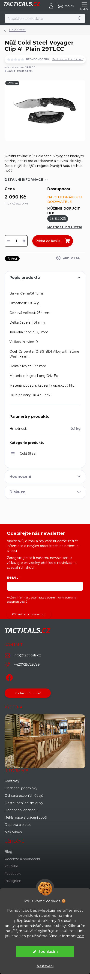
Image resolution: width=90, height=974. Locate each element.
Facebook (13, 874)
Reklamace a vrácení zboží (26, 817)
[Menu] (84, 6)
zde (80, 936)
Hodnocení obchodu (21, 810)
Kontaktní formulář (28, 693)
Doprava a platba (18, 825)
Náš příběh (13, 832)
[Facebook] (9, 677)
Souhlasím (48, 951)
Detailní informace (24, 179)
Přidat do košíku (48, 241)
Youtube (11, 866)
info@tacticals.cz (27, 655)
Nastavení (45, 966)
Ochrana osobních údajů (24, 796)
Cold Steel (28, 453)
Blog (8, 852)
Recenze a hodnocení (22, 859)
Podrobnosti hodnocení (67, 59)
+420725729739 (27, 664)
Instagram (13, 881)
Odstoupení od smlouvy (24, 803)
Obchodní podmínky (21, 788)
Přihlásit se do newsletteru (29, 614)
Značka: (19, 71)
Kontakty (12, 781)
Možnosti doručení (64, 227)
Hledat (79, 18)
